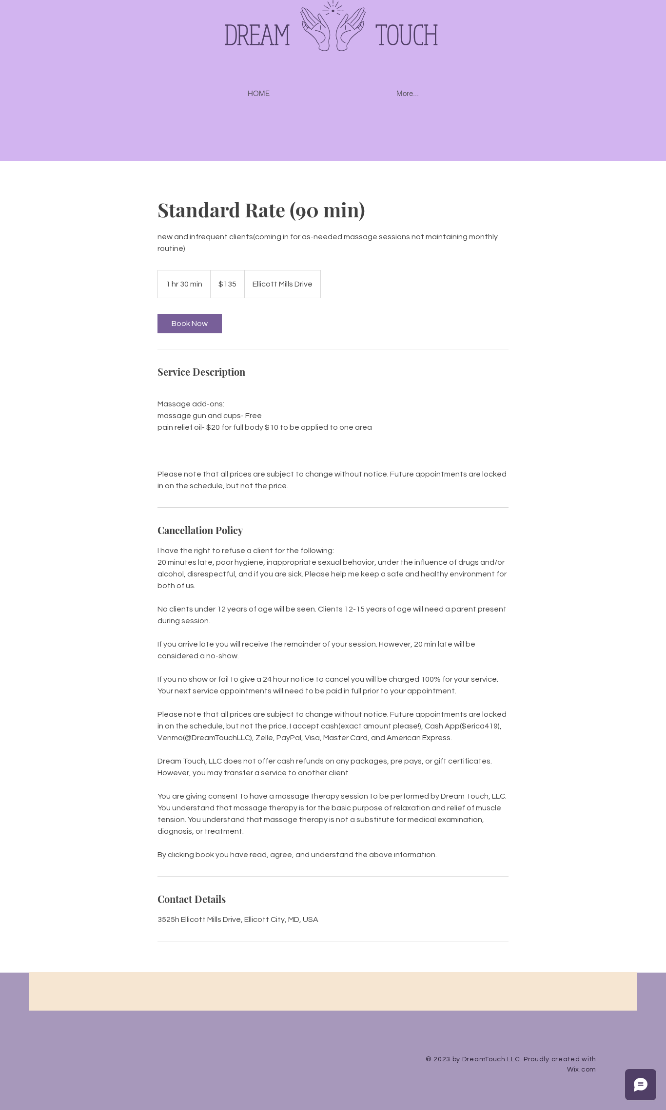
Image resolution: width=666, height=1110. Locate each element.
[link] (189, 323)
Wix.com (581, 1069)
